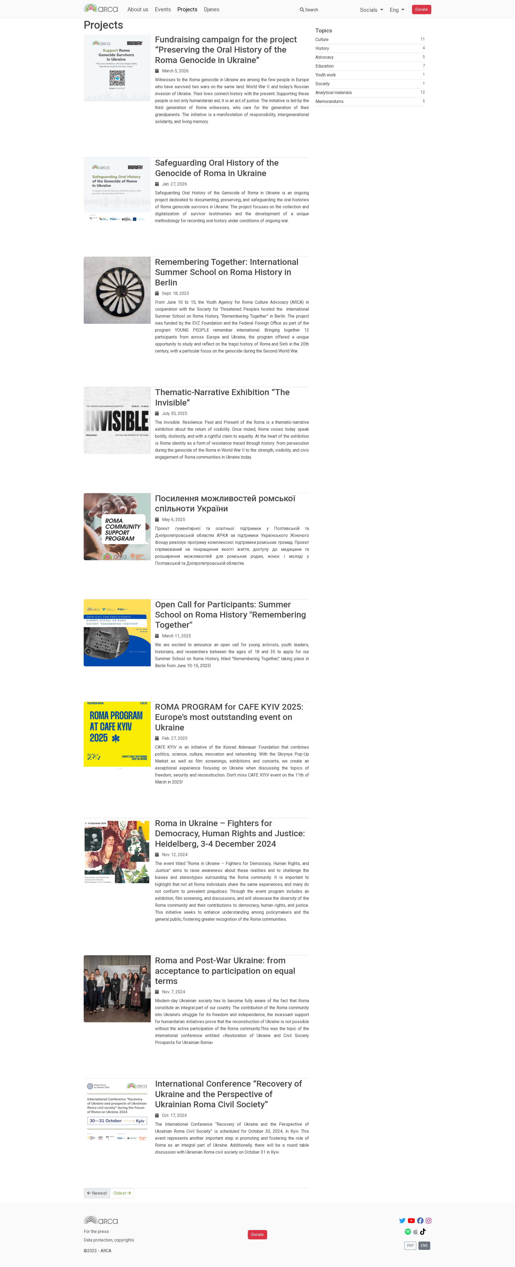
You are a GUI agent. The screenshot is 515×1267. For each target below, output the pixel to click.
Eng (424, 1245)
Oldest (120, 1193)
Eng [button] (395, 10)
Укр (410, 1245)
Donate (421, 9)
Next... (303, 128)
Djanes (211, 9)
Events (163, 9)
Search (311, 9)
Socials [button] (369, 10)
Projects (187, 9)
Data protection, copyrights (109, 1240)
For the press (96, 1231)
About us (137, 9)
